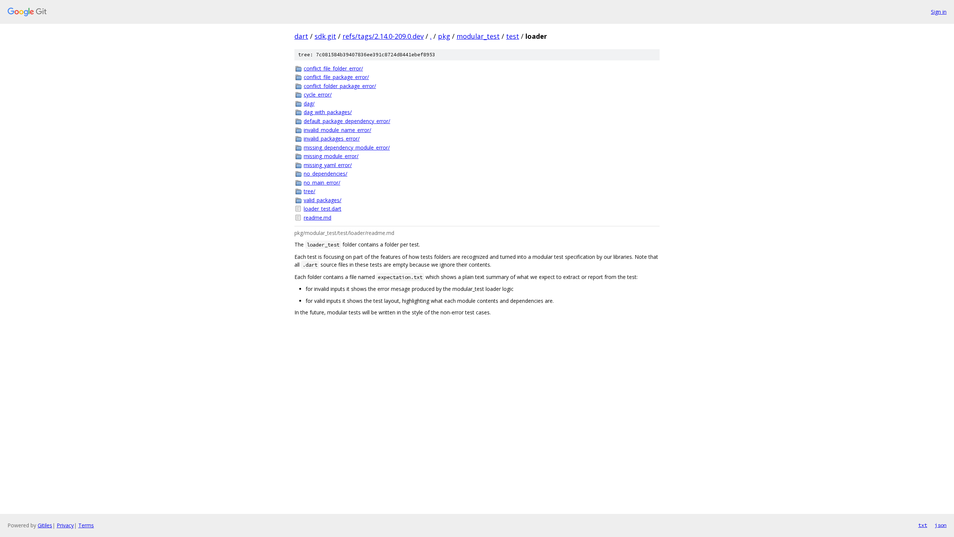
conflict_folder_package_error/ (340, 86)
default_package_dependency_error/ (347, 121)
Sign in (939, 11)
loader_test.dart (322, 208)
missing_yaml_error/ (328, 165)
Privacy (65, 525)
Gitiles (45, 525)
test (512, 36)
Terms (86, 525)
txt (922, 525)
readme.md (317, 217)
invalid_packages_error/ (332, 138)
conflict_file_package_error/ (336, 77)
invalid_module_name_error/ (337, 130)
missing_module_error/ (331, 156)
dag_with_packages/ (328, 112)
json (941, 525)
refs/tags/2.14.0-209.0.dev (383, 36)
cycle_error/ (318, 94)
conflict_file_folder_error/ (333, 68)
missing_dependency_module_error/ (347, 147)
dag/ (309, 103)
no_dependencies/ (325, 173)
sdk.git (325, 36)
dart (301, 36)
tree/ (309, 191)
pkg (444, 36)
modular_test (478, 36)
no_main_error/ (322, 182)
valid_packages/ (322, 200)
